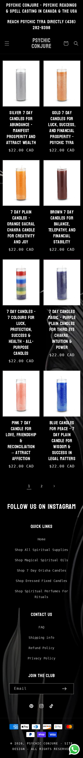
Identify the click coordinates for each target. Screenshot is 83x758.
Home (41, 539)
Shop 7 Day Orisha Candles (41, 570)
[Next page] (54, 486)
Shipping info (41, 637)
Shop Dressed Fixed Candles (41, 581)
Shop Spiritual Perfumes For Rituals (41, 594)
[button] (7, 43)
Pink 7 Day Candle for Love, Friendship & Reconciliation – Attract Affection (21, 441)
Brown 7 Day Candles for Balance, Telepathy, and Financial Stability (61, 227)
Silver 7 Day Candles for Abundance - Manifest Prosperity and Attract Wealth (21, 128)
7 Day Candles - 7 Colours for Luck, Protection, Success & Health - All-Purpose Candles (21, 332)
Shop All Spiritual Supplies (41, 550)
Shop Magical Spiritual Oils (41, 560)
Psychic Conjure (42, 743)
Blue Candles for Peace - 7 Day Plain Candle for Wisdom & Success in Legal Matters (62, 441)
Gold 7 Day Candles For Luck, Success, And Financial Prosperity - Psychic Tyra (61, 128)
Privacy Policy (41, 658)
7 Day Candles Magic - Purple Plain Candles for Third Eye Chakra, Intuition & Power (62, 330)
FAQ (41, 627)
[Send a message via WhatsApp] (74, 749)
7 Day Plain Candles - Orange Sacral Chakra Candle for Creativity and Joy (21, 227)
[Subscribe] (64, 688)
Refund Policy (41, 648)
